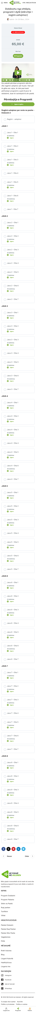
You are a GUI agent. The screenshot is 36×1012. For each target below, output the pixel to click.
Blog (2, 955)
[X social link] (8, 849)
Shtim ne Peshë (6, 904)
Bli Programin (18, 56)
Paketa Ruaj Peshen (8, 929)
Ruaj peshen (5, 907)
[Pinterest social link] (14, 849)
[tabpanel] (18, 79)
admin (12, 19)
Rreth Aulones (6, 951)
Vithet (3, 915)
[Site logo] (15, 3)
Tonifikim (4, 911)
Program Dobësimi (8, 896)
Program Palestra (7, 900)
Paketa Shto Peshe (8, 933)
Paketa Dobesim (7, 925)
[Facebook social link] (4, 849)
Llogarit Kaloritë (7, 959)
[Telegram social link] (24, 849)
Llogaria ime (5, 966)
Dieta (3, 941)
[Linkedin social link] (18, 849)
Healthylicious (6, 962)
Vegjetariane (5, 937)
